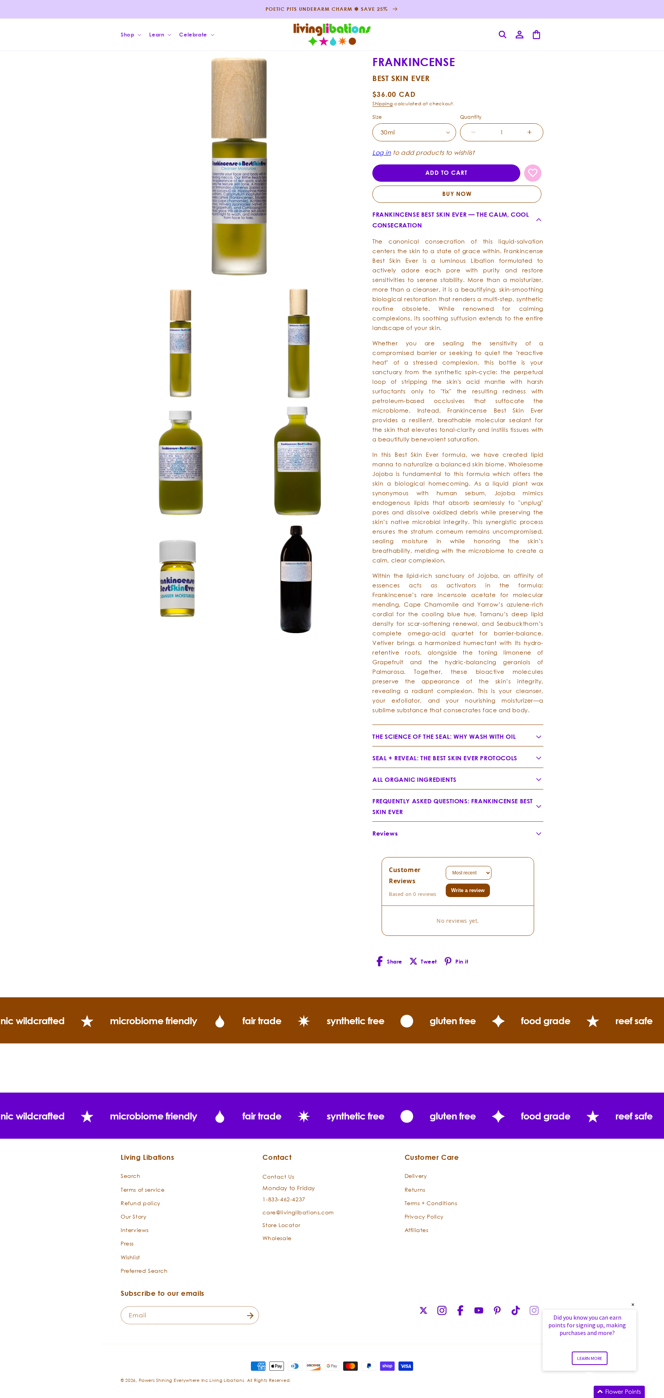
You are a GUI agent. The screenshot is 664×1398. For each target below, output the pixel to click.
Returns (415, 1189)
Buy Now (457, 193)
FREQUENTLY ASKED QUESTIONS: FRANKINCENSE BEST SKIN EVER (452, 806)
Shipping (382, 103)
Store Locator (281, 1225)
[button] (130, 34)
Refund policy (141, 1203)
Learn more (589, 1358)
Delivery (416, 1176)
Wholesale (276, 1238)
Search (131, 1176)
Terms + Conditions (431, 1203)
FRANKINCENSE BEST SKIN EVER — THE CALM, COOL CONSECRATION (450, 220)
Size (377, 117)
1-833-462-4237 (283, 1199)
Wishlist (130, 1257)
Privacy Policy (424, 1216)
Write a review (468, 890)
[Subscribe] (250, 1316)
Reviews (385, 833)
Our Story (133, 1216)
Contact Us (278, 1177)
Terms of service (143, 1189)
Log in (381, 152)
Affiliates (416, 1230)
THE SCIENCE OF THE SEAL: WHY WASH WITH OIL (444, 736)
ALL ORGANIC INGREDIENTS (414, 779)
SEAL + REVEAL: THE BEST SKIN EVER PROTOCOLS (444, 758)
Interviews (135, 1230)
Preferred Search (144, 1270)
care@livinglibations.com (298, 1212)
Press (127, 1243)
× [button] (632, 1304)
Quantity (471, 117)
